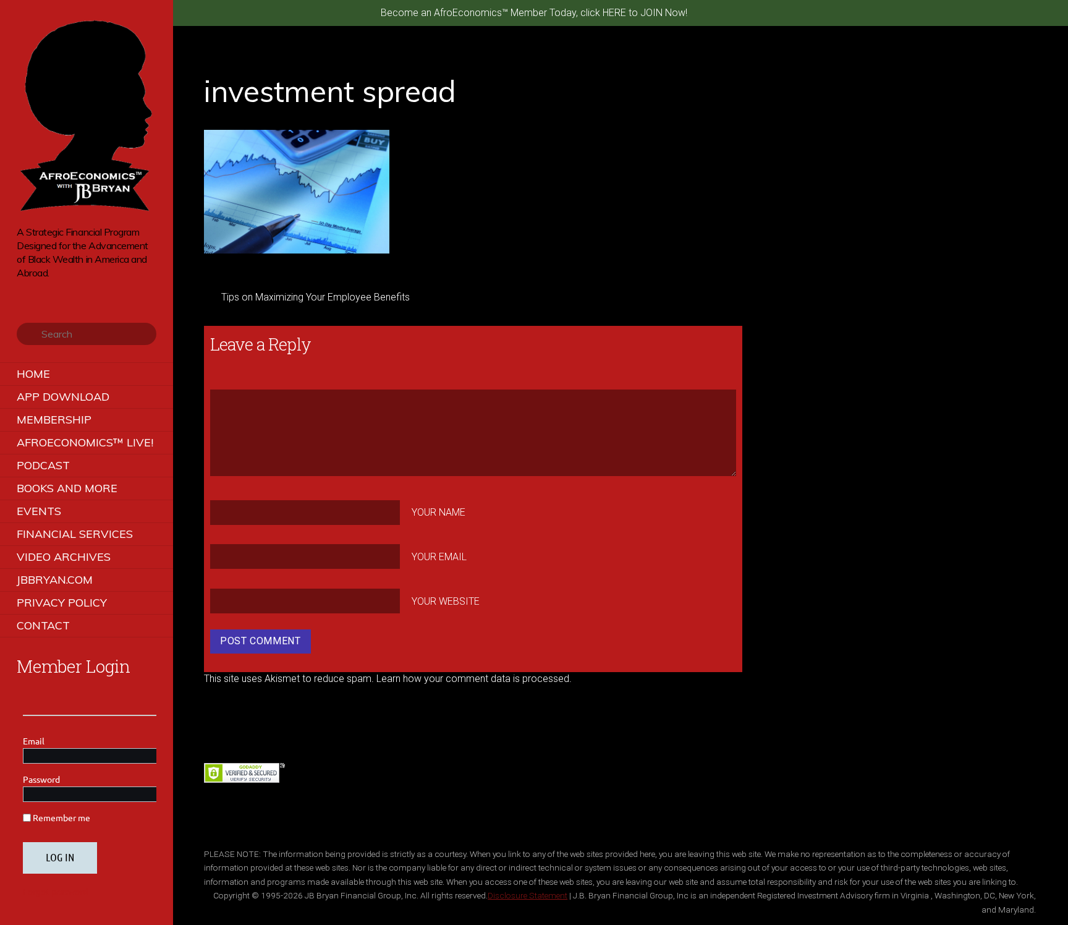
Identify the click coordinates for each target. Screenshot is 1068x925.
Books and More (67, 488)
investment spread (330, 90)
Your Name (438, 512)
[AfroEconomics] (86, 207)
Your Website (446, 601)
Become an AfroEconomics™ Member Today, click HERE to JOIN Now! (534, 13)
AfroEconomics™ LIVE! (85, 442)
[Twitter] (23, 291)
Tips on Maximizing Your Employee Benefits (315, 297)
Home (33, 374)
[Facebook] (40, 291)
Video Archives (64, 557)
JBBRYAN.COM (55, 580)
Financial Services (75, 534)
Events (39, 511)
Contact (43, 625)
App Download (63, 397)
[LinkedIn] (75, 291)
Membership (54, 419)
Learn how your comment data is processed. (474, 678)
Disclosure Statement (527, 895)
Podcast (43, 465)
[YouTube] (57, 291)
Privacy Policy (62, 602)
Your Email (439, 557)
